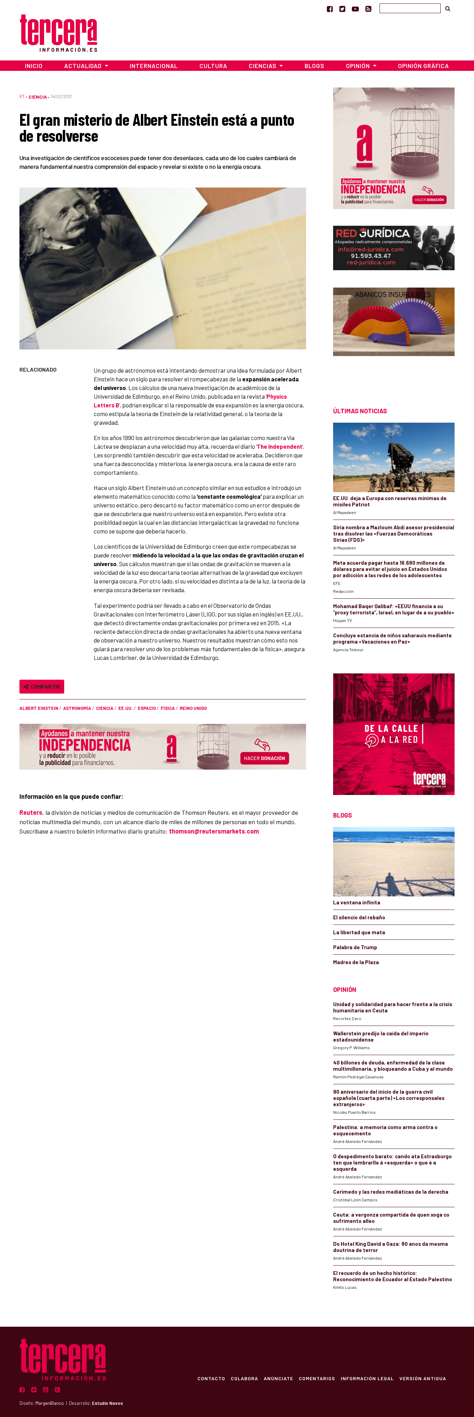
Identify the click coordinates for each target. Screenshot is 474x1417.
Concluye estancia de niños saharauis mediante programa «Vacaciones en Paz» (392, 638)
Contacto (211, 1378)
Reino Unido (193, 708)
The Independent (279, 446)
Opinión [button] (358, 65)
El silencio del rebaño (359, 917)
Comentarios (317, 1378)
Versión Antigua (422, 1378)
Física (168, 708)
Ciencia (37, 97)
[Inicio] (58, 32)
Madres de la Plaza (356, 962)
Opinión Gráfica (423, 65)
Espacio (147, 708)
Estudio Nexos (107, 1403)
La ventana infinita (356, 902)
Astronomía (77, 708)
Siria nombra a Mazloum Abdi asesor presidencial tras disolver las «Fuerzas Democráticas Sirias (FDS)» (393, 533)
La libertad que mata (359, 932)
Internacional (154, 65)
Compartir (44, 686)
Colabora (244, 1378)
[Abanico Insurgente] (394, 335)
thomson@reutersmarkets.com (214, 831)
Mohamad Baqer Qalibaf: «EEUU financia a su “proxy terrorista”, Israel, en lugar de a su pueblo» (393, 609)
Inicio (34, 65)
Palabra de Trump (355, 947)
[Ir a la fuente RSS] (368, 9)
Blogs (314, 65)
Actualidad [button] (83, 65)
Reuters (30, 812)
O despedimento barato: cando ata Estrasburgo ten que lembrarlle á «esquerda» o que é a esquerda (392, 1162)
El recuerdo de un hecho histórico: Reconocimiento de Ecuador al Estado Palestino (392, 1276)
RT (22, 96)
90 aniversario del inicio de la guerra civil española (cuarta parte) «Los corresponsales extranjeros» (389, 1097)
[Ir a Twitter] (342, 9)
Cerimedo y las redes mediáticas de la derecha (390, 1191)
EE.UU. (125, 708)
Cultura (213, 65)
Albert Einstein (38, 708)
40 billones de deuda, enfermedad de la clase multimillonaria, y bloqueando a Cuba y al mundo (393, 1065)
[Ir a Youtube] (355, 9)
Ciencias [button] (263, 65)
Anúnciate (278, 1378)
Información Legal (367, 1378)
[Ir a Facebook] (330, 9)
